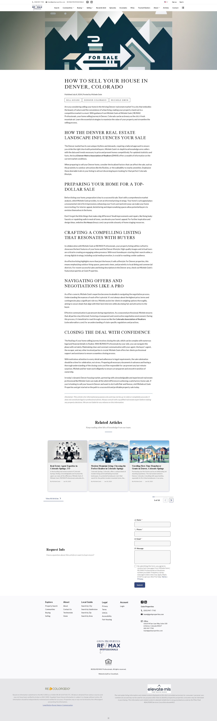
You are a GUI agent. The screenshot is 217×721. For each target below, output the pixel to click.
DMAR (115, 155)
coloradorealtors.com (74, 322)
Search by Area (87, 616)
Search (56, 8)
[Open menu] (183, 8)
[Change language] (166, 2)
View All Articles (52, 498)
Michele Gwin (120, 100)
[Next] (171, 500)
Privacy (140, 579)
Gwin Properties (91, 271)
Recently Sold (101, 8)
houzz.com (98, 222)
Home (65, 616)
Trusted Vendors (144, 8)
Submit (140, 585)
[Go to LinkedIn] (92, 2)
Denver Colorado (95, 100)
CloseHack (114, 674)
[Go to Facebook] (87, 2)
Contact (175, 8)
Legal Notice (47, 705)
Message (140, 548)
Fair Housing (107, 619)
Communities (67, 8)
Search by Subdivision (89, 609)
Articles (166, 8)
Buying (79, 8)
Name (139, 520)
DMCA (104, 613)
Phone (140, 529)
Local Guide (87, 602)
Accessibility (107, 616)
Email (139, 539)
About (156, 8)
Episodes (113, 8)
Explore (49, 602)
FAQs (132, 8)
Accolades (123, 8)
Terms (164, 577)
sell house (73, 100)
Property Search (51, 606)
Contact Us (67, 609)
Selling (89, 8)
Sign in (181, 2)
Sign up (174, 2)
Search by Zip (86, 613)
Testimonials (68, 613)
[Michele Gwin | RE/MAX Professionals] (108, 647)
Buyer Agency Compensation (62, 705)
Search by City (86, 606)
